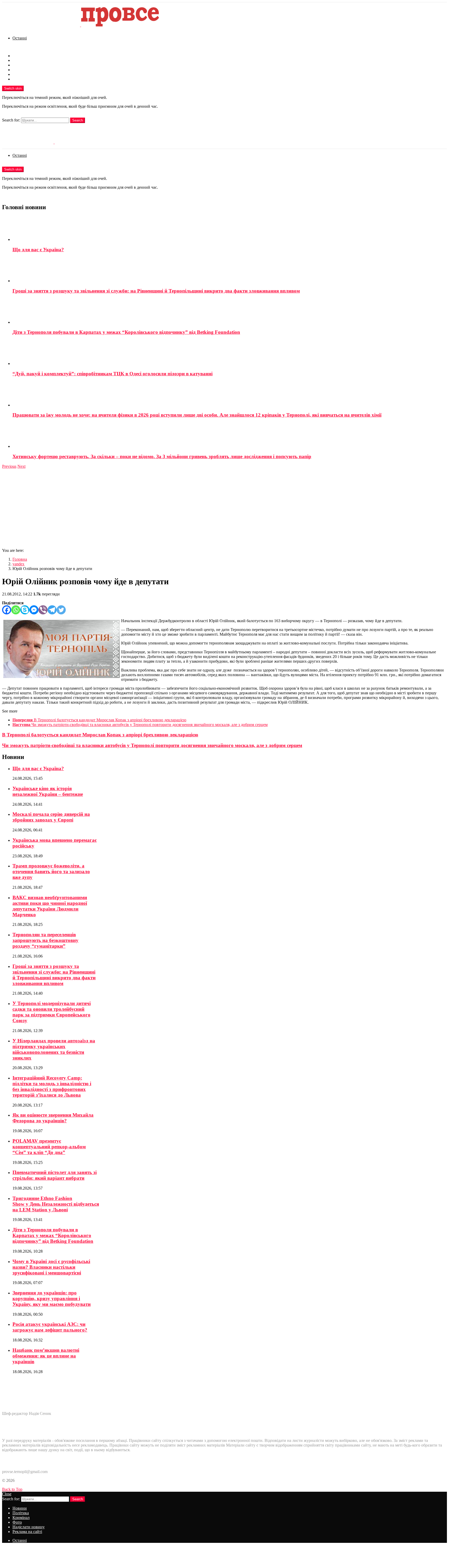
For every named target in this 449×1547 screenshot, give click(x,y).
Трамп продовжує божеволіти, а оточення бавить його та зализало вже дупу (51, 871)
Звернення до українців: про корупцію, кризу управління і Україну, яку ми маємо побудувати (51, 1298)
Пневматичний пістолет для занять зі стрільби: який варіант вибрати (54, 1175)
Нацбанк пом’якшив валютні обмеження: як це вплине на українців (45, 1355)
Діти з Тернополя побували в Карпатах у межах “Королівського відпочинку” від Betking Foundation (126, 332)
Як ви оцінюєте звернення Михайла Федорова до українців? (53, 1117)
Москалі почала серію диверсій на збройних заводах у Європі (51, 817)
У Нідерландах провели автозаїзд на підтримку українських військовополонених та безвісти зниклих (53, 1049)
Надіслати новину (28, 74)
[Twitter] (61, 609)
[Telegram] (52, 609)
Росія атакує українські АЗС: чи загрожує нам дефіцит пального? (49, 1327)
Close (6, 1494)
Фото (17, 69)
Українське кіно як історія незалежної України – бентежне (47, 791)
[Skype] (24, 609)
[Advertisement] (224, 507)
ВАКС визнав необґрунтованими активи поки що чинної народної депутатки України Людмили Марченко (49, 906)
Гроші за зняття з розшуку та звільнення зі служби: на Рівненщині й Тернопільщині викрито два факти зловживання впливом (156, 291)
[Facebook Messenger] (33, 609)
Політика (20, 60)
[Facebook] (6, 609)
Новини (19, 55)
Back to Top (12, 1489)
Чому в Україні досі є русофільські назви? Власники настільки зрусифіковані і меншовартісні (51, 1267)
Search (77, 120)
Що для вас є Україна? (38, 249)
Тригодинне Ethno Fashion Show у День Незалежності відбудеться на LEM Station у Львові (55, 1204)
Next (21, 466)
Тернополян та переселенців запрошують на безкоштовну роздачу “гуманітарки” (45, 940)
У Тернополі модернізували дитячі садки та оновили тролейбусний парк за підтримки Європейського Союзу (51, 1012)
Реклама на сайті (27, 79)
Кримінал (21, 65)
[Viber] (43, 609)
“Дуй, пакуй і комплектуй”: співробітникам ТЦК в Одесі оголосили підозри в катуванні (112, 373)
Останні (19, 38)
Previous (9, 466)
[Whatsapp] (15, 609)
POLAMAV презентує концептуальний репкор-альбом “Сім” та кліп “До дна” (49, 1146)
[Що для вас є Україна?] (229, 229)
